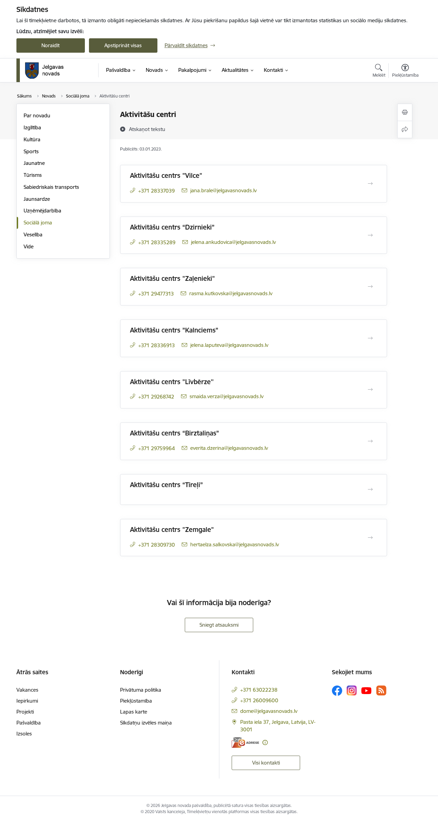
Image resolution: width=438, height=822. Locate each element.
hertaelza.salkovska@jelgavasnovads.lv (234, 544)
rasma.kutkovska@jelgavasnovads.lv (230, 293)
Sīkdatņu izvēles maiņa (146, 722)
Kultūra (32, 139)
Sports (31, 151)
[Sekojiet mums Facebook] (337, 691)
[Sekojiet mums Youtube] (366, 690)
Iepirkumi (27, 700)
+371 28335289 (157, 242)
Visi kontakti (266, 762)
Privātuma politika (140, 690)
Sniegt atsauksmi (219, 625)
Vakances (27, 690)
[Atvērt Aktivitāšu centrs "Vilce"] (370, 183)
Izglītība (32, 127)
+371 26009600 (259, 700)
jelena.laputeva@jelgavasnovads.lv (229, 345)
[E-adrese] (245, 742)
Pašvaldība (28, 722)
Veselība (33, 234)
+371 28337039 (156, 190)
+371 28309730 (156, 545)
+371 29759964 (156, 448)
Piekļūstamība (136, 700)
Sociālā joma (38, 222)
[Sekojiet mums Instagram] (352, 690)
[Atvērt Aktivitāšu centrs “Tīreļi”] (370, 489)
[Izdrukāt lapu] (405, 112)
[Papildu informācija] (265, 742)
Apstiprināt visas (123, 45)
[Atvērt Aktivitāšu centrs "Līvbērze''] (370, 389)
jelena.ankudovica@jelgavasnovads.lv (233, 242)
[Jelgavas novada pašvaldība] (49, 70)
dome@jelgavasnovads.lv (268, 711)
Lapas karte (133, 711)
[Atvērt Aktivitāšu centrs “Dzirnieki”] (370, 235)
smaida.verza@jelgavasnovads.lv (226, 396)
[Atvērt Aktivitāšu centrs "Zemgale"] (370, 537)
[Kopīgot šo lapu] (405, 129)
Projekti (25, 711)
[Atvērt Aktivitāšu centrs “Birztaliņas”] (370, 441)
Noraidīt (50, 45)
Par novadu (37, 115)
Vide (29, 246)
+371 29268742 (156, 396)
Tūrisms (33, 175)
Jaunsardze (37, 199)
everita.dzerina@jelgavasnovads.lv (229, 448)
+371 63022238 (259, 690)
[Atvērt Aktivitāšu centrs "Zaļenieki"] (370, 286)
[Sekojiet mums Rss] (381, 690)
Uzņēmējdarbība (42, 210)
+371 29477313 (156, 293)
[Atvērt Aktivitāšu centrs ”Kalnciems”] (370, 338)
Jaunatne (34, 163)
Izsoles (24, 733)
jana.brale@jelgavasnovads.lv (223, 190)
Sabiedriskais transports (51, 187)
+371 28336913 (156, 345)
